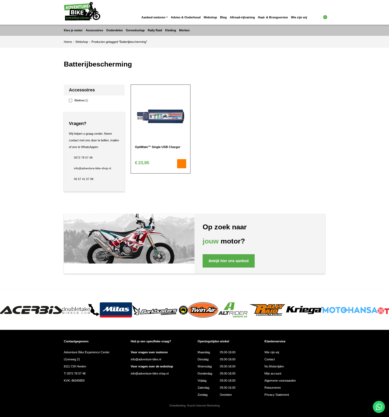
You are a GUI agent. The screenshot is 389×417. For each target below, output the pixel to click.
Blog (223, 17)
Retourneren (272, 387)
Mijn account (272, 373)
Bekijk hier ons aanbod (229, 261)
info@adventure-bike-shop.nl (92, 168)
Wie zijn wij (299, 17)
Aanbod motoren (153, 17)
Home (68, 41)
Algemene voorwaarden (280, 380)
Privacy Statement (276, 394)
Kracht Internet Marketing (203, 405)
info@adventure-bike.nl (146, 359)
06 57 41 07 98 (83, 179)
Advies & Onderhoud (186, 17)
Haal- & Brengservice (273, 17)
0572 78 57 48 (83, 157)
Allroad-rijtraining (242, 17)
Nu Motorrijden (274, 366)
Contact (269, 359)
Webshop (210, 17)
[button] (316, 17)
